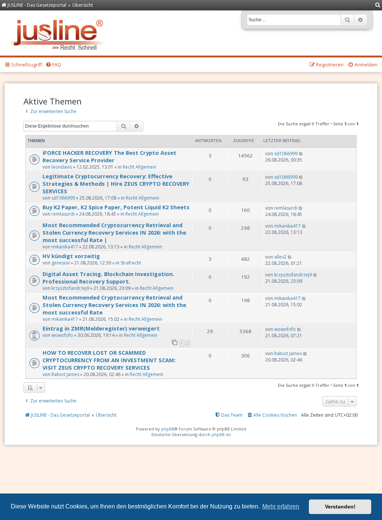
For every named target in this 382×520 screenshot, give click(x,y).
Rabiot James (65, 374)
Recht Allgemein (139, 167)
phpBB (167, 429)
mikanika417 (64, 247)
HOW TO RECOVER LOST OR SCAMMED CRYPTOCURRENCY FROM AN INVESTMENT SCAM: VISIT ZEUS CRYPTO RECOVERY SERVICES (109, 360)
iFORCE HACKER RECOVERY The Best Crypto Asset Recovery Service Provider (109, 156)
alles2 (280, 257)
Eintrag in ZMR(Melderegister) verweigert (101, 328)
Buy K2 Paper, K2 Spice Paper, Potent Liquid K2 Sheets (116, 207)
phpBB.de (221, 434)
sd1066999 (286, 153)
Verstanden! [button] (340, 507)
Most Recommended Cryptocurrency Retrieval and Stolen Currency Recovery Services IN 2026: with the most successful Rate (114, 305)
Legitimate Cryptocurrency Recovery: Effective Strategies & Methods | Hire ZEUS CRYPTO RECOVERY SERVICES (116, 183)
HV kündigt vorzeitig (71, 256)
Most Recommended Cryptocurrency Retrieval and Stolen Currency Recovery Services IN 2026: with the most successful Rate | (114, 232)
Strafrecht (130, 263)
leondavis (61, 167)
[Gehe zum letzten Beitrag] (301, 153)
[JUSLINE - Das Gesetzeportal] (58, 33)
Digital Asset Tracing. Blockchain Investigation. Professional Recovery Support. (108, 277)
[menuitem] (378, 5)
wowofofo (62, 335)
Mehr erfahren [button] (280, 506)
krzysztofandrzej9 (70, 288)
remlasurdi (63, 214)
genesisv (60, 263)
